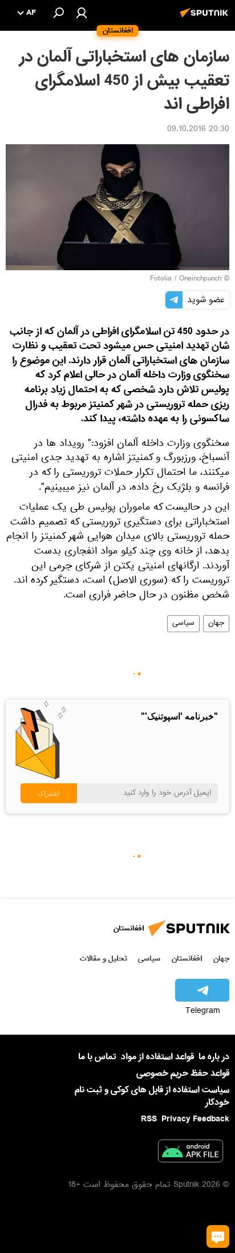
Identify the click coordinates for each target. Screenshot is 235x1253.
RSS (149, 1119)
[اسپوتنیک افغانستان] (205, 19)
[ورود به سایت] (81, 12)
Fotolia (161, 279)
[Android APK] (190, 1153)
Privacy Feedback (195, 1119)
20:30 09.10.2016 (198, 130)
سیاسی (183, 623)
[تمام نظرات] (217, 1236)
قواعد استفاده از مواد (157, 1057)
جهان (216, 623)
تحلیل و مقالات (103, 958)
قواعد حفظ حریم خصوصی (182, 1073)
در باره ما (213, 1057)
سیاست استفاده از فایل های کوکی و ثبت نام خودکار (152, 1096)
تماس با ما (97, 1057)
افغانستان (187, 958)
